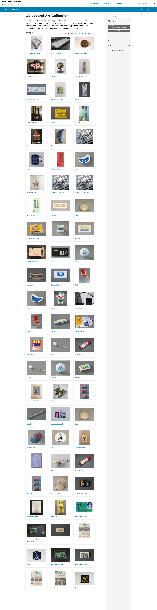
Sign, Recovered (32, 122)
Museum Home (94, 3)
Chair (76, 285)
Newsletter (78, 540)
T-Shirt (29, 470)
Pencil (29, 424)
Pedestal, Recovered (33, 53)
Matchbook (30, 354)
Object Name (82, 33)
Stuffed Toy (54, 308)
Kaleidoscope (79, 354)
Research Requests (122, 3)
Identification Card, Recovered (33, 540)
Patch (29, 564)
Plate (76, 169)
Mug (28, 169)
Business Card (55, 285)
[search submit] (128, 16)
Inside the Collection (11, 9)
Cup (52, 238)
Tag (52, 447)
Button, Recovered (81, 53)
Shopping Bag (31, 192)
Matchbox (54, 215)
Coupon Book (79, 331)
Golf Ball (77, 261)
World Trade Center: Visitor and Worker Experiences (119, 26)
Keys (52, 401)
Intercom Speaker (80, 308)
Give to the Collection (145, 9)
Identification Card (33, 238)
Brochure (78, 99)
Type (109, 41)
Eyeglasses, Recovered (82, 146)
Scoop (53, 470)
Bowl (76, 215)
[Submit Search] (154, 3)
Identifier (90, 33)
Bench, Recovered (56, 53)
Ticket (53, 122)
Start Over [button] (119, 30)
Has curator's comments (116, 50)
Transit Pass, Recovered (34, 76)
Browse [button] (106, 3)
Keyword (111, 36)
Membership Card (32, 261)
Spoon (53, 354)
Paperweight (55, 146)
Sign (28, 146)
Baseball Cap (31, 447)
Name (110, 45)
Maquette (54, 76)
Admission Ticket (80, 76)
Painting (77, 122)
